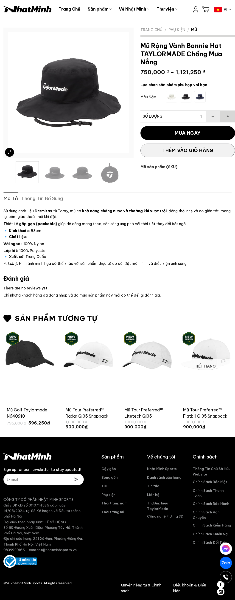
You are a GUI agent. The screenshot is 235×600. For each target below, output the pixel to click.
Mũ (194, 29)
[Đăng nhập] (196, 9)
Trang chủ (151, 29)
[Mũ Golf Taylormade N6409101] (29, 355)
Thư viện (165, 9)
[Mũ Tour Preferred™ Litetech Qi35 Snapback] (147, 355)
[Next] (121, 93)
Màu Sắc (148, 97)
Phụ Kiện (176, 29)
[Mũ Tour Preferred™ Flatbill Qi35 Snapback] (206, 355)
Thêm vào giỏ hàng (187, 150)
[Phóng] (9, 152)
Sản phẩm (98, 9)
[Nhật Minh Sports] (27, 9)
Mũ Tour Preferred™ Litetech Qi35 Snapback (143, 412)
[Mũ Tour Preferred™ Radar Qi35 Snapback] (88, 355)
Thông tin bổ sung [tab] (42, 198)
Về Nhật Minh (132, 9)
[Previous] (16, 93)
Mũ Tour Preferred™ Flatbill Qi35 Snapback (205, 412)
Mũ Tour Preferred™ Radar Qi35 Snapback (87, 412)
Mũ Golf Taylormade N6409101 (27, 412)
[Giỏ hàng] (206, 9)
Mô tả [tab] (10, 198)
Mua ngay (188, 133)
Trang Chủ (69, 9)
